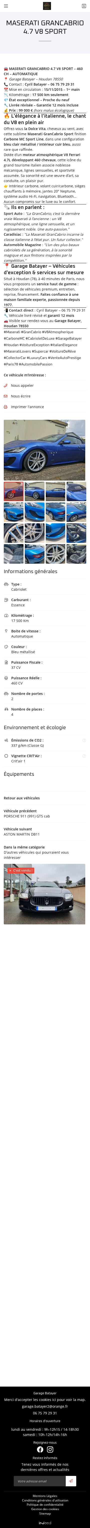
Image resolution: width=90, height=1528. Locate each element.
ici (54, 1399)
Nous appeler (22, 385)
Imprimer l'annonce (27, 406)
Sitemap (45, 1513)
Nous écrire (20, 396)
